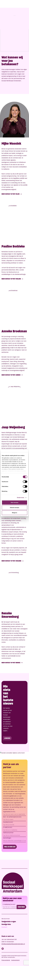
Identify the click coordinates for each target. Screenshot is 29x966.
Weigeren (14, 512)
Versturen (21, 907)
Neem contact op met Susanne (11, 561)
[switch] (25, 481)
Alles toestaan (14, 502)
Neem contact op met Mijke (10, 194)
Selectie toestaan (14, 507)
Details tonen (20, 497)
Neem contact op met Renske (11, 663)
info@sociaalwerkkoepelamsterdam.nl (13, 944)
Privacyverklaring (6, 960)
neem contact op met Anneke (11, 375)
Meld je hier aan (9, 847)
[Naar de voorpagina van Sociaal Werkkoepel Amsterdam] (13, 882)
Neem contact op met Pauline (11, 279)
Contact (4, 927)
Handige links (6, 924)
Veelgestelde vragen (9, 922)
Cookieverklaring (15, 960)
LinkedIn (7, 738)
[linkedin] (3, 949)
